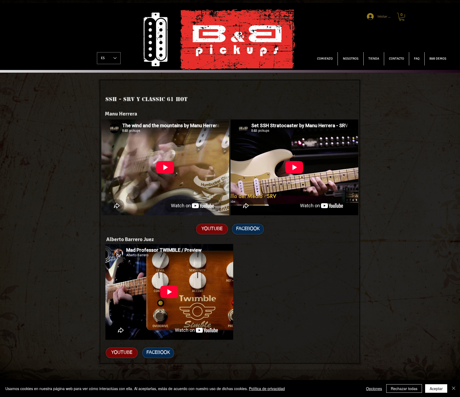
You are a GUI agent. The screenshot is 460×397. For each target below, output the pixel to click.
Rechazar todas (404, 388)
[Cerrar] (453, 388)
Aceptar (436, 388)
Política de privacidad (267, 388)
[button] (437, 58)
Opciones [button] (374, 388)
